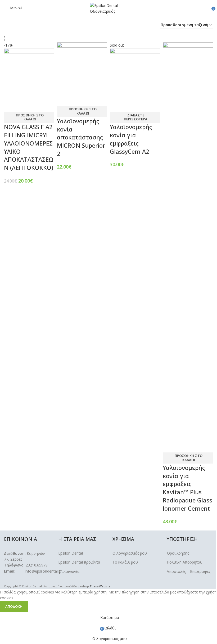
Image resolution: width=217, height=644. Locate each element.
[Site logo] (108, 8)
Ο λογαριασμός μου (129, 553)
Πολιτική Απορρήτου (184, 562)
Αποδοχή (13, 606)
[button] (29, 117)
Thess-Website (100, 586)
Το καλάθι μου (125, 562)
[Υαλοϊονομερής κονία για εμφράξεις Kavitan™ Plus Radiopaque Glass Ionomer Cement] (188, 240)
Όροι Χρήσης (178, 553)
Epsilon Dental (70, 553)
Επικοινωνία (68, 571)
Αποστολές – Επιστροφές (188, 571)
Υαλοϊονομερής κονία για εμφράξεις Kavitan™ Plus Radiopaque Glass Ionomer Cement (187, 488)
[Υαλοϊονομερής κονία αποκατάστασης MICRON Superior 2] (82, 67)
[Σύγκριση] (10, 105)
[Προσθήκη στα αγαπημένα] (39, 105)
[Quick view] (24, 105)
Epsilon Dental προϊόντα (79, 562)
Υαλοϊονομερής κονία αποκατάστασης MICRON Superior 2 (81, 137)
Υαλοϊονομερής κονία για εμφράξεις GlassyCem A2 (131, 139)
